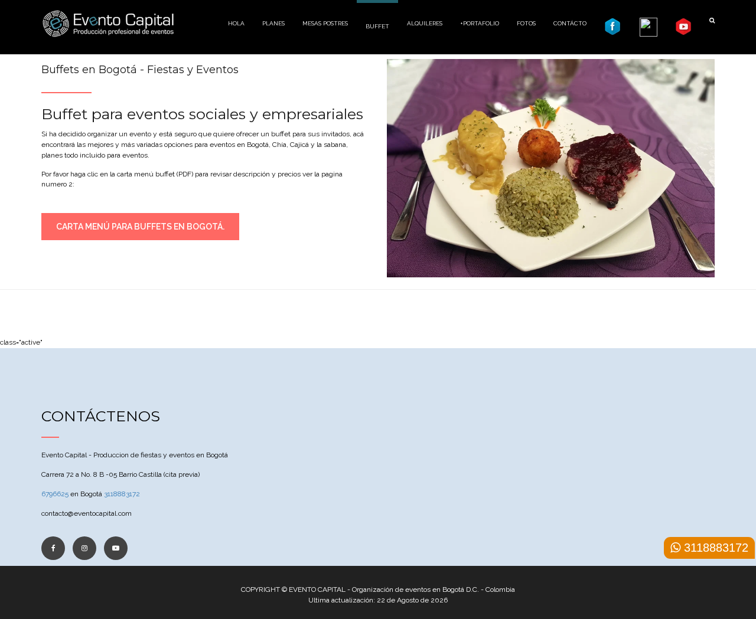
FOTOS (526, 23)
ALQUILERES (424, 23)
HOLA (236, 23)
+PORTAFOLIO (479, 23)
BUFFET (377, 26)
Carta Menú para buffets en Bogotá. (140, 226)
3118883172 (122, 494)
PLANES (273, 23)
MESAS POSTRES (325, 23)
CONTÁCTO (569, 23)
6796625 (55, 494)
